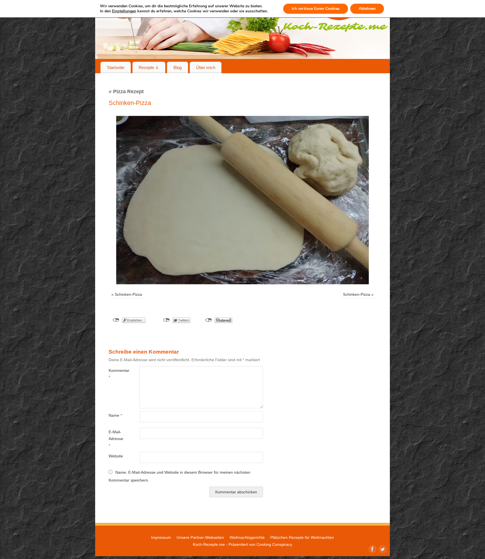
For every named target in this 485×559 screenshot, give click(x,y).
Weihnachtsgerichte (247, 537)
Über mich (205, 67)
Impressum (161, 537)
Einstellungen (124, 11)
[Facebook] (372, 548)
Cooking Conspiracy (274, 544)
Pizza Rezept (126, 91)
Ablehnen (367, 8)
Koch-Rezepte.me (209, 544)
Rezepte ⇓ (149, 67)
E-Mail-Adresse (116, 439)
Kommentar (116, 373)
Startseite (115, 67)
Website (116, 456)
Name (115, 415)
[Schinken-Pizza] (242, 200)
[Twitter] (382, 548)
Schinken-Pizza (128, 294)
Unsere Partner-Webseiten (200, 537)
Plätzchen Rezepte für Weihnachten (302, 537)
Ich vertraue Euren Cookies (316, 8)
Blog (177, 67)
